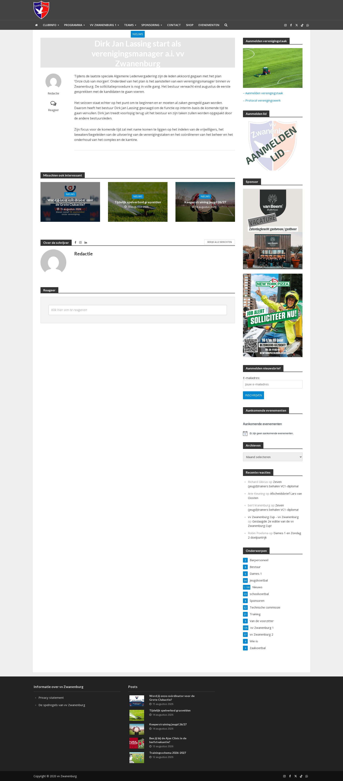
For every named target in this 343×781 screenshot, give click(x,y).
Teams (129, 25)
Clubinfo (49, 25)
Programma (73, 25)
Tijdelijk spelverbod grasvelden (138, 202)
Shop (189, 25)
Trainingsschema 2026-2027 (167, 752)
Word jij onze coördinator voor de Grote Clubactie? (70, 202)
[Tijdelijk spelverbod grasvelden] (136, 715)
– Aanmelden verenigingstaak (263, 93)
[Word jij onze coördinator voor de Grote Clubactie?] (136, 700)
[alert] (273, 433)
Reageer (53, 110)
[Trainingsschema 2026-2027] (136, 757)
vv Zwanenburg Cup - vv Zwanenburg (273, 517)
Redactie (53, 93)
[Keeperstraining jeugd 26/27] (136, 729)
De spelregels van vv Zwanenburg (62, 705)
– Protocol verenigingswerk (261, 100)
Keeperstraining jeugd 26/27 (205, 202)
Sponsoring (150, 25)
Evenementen (208, 25)
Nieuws (137, 34)
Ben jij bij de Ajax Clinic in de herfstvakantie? (167, 740)
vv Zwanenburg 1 (103, 25)
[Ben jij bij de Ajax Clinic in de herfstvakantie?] (136, 743)
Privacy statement (51, 698)
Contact (174, 25)
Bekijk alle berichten (219, 241)
